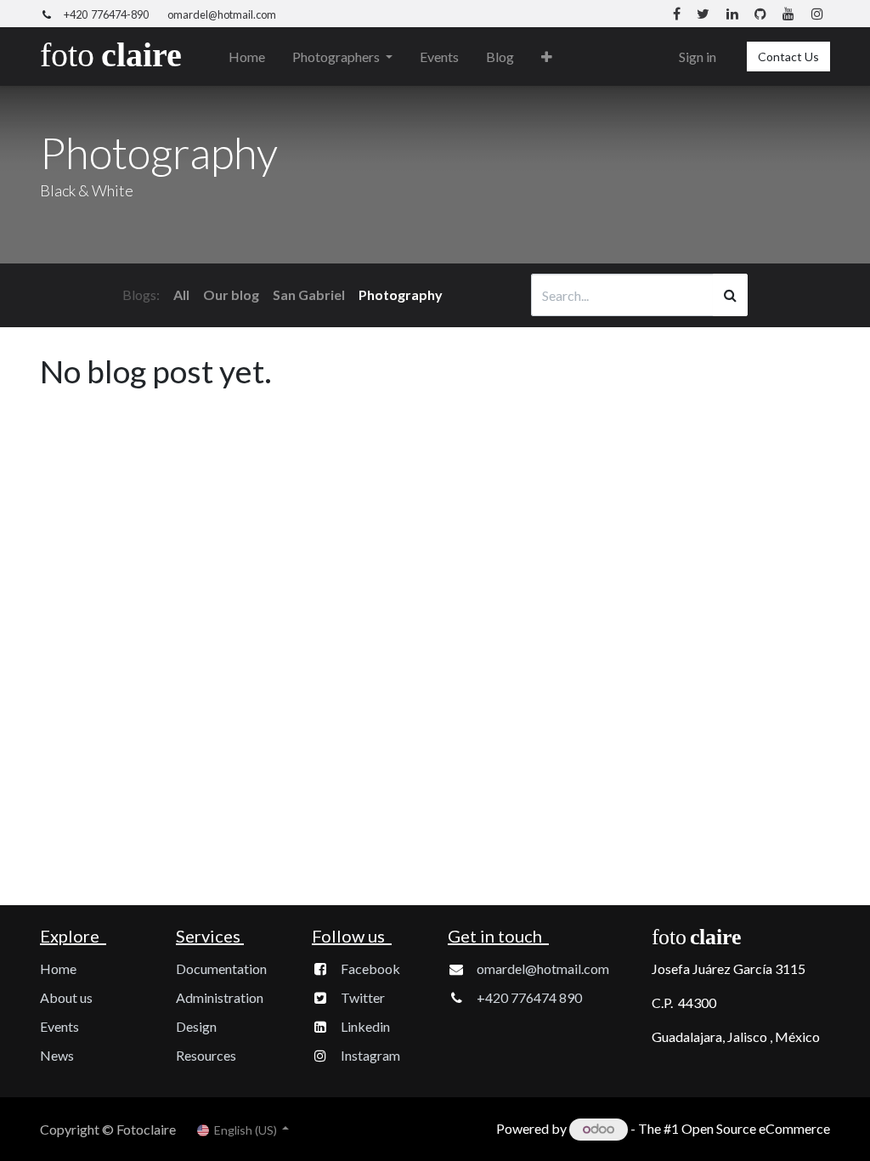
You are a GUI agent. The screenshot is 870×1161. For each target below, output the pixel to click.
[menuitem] (247, 57)
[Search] (730, 295)
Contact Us (788, 56)
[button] (547, 57)
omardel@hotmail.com (221, 14)
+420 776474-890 (106, 14)
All (181, 294)
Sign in (697, 56)
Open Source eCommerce (755, 1128)
